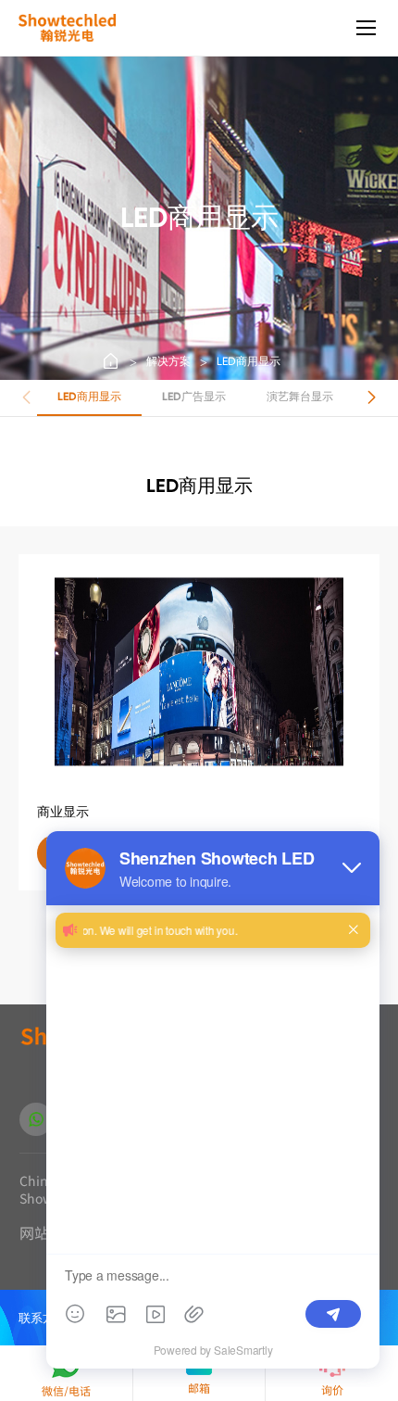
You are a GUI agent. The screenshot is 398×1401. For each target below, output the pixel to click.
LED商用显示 (248, 361)
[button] (371, 397)
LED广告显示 (194, 396)
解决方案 (168, 361)
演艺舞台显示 (300, 396)
